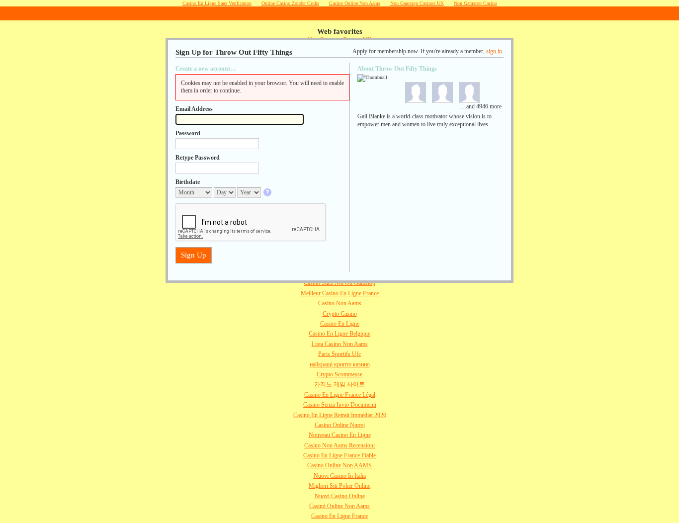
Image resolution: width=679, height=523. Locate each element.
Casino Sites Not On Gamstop (339, 282)
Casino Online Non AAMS (339, 465)
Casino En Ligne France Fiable (339, 455)
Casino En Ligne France (339, 516)
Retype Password (197, 157)
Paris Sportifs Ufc (339, 353)
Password (187, 133)
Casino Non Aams (339, 303)
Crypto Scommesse (339, 374)
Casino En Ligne (339, 323)
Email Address (194, 108)
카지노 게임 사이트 (339, 384)
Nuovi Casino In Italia (340, 475)
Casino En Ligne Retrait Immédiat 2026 (339, 415)
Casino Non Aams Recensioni (339, 445)
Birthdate (187, 181)
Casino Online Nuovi (340, 425)
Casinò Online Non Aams (339, 506)
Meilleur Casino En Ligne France (340, 293)
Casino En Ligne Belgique (339, 333)
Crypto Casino (340, 313)
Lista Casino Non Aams (340, 344)
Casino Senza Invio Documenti (339, 404)
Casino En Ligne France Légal (339, 394)
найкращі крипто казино (340, 364)
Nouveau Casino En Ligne (340, 435)
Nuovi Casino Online (340, 496)
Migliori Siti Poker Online (339, 485)
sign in (494, 51)
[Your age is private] (268, 193)
